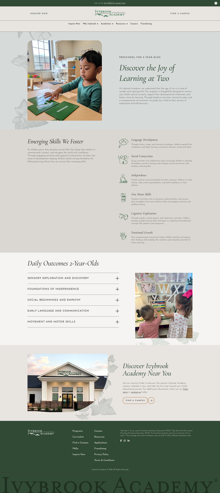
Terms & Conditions (104, 460)
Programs (78, 431)
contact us (136, 392)
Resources (120, 24)
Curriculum (78, 437)
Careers (134, 24)
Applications (100, 443)
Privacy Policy (101, 454)
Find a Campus (180, 14)
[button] (73, 278)
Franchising (146, 24)
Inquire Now (39, 14)
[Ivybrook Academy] (110, 13)
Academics (106, 24)
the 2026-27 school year (114, 3)
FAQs (75, 448)
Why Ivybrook (89, 24)
